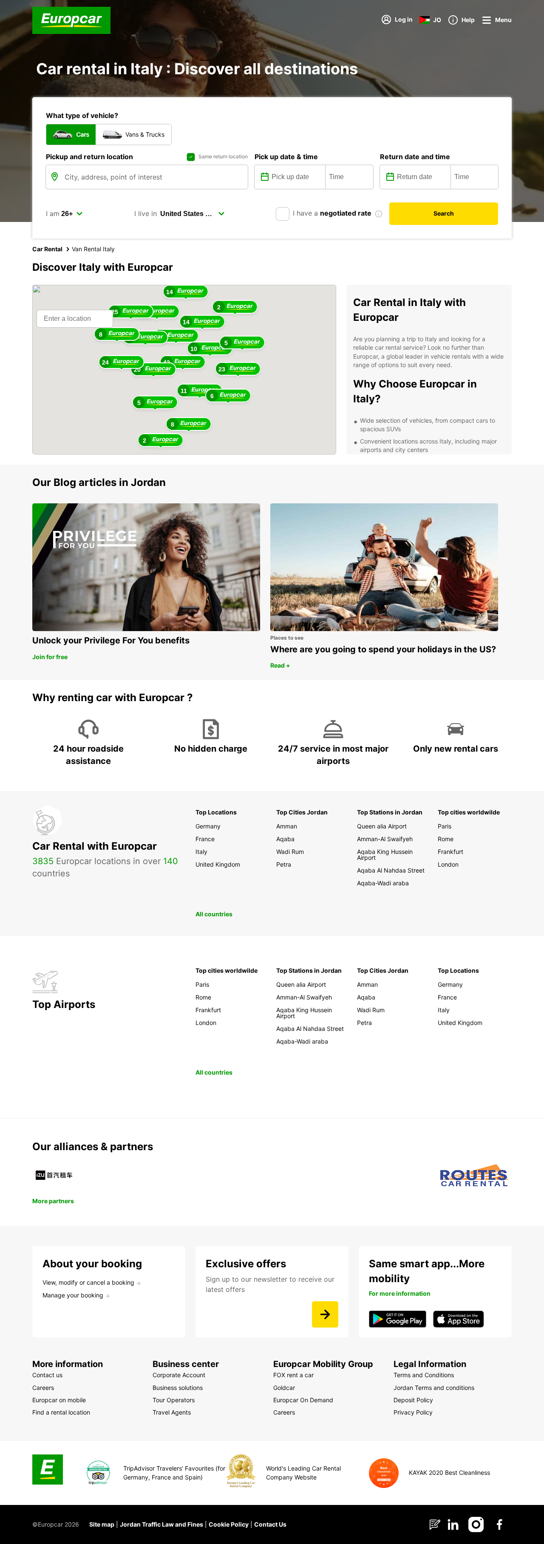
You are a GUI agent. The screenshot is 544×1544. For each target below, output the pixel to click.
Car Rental (47, 249)
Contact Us (270, 1524)
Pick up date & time (286, 156)
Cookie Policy (229, 1524)
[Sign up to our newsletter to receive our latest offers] (325, 1314)
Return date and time (415, 156)
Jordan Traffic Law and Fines (161, 1524)
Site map (101, 1524)
